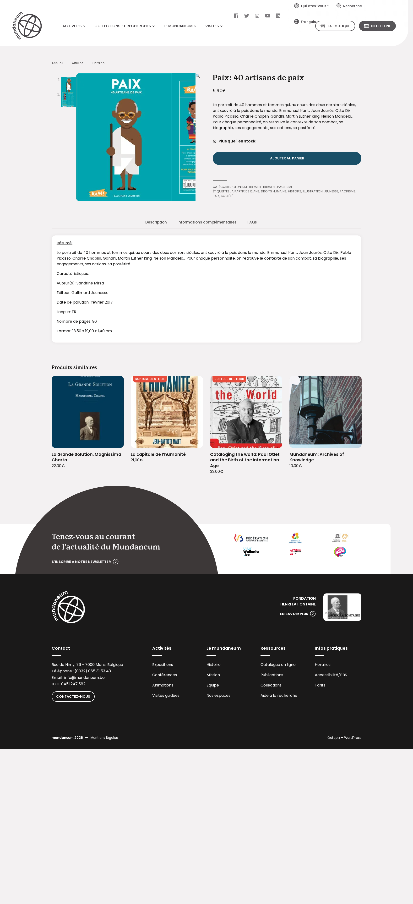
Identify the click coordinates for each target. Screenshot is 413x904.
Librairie (98, 63)
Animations (162, 685)
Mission (213, 675)
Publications (272, 675)
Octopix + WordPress (344, 737)
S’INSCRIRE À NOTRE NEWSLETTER (81, 561)
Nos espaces (218, 695)
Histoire (294, 191)
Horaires (323, 664)
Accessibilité (326, 675)
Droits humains (274, 191)
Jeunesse (241, 187)
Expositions (162, 664)
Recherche (352, 6)
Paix (216, 196)
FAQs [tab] (252, 222)
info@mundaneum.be (84, 677)
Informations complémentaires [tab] (207, 222)
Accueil (57, 63)
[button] (198, 137)
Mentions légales (104, 737)
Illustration (313, 191)
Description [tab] (156, 222)
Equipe (212, 685)
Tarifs (320, 685)
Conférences (164, 675)
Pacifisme (285, 187)
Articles (77, 63)
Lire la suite (193, 441)
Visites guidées (165, 695)
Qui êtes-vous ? (315, 6)
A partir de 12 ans (246, 191)
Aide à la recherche (279, 695)
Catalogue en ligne (278, 664)
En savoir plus (294, 613)
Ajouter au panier (287, 158)
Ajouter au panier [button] (114, 441)
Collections (271, 685)
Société (227, 196)
